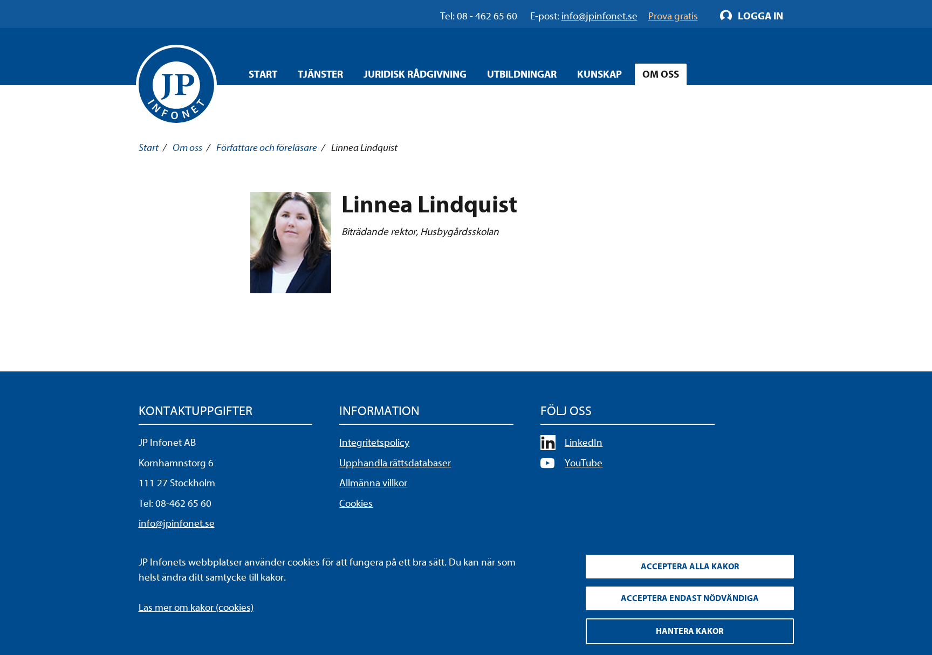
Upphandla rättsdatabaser (395, 463)
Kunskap (599, 74)
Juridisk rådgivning (415, 74)
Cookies (356, 503)
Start (263, 74)
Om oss (660, 74)
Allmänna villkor (373, 483)
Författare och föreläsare (266, 148)
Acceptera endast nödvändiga (690, 598)
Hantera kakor (689, 631)
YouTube (583, 463)
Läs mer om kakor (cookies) (196, 607)
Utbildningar (522, 74)
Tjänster (320, 74)
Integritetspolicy (374, 443)
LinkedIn (583, 443)
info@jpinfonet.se (177, 523)
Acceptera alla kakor (690, 566)
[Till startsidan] (176, 85)
